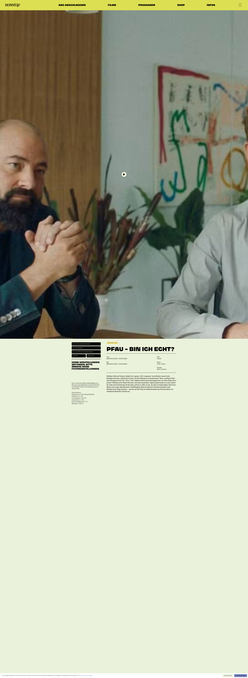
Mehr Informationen (85, 675)
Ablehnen (228, 675)
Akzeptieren (241, 675)
